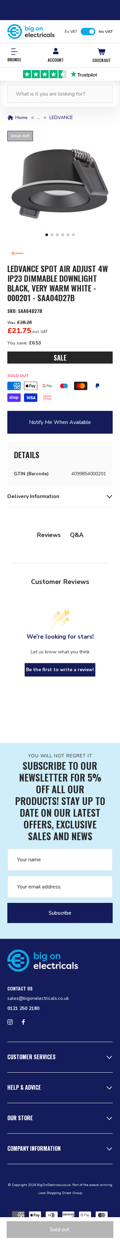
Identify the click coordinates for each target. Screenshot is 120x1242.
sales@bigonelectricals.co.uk (38, 998)
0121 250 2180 (23, 1008)
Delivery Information (33, 496)
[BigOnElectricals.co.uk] (31, 31)
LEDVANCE (61, 117)
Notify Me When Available (60, 422)
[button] (60, 184)
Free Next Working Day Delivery (61, 74)
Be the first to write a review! (60, 669)
